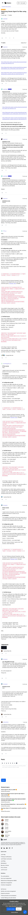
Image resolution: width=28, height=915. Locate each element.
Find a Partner (4, 867)
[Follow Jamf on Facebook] (12, 848)
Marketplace (3, 863)
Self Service (3, 889)
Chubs (6, 823)
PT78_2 (4, 231)
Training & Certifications (6, 856)
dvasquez (5, 505)
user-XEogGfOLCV (7, 363)
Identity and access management (8, 891)
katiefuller (5, 18)
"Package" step (12, 283)
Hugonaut (5, 47)
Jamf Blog (3, 861)
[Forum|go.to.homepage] (8, 3)
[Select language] (18, 3)
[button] (2, 3)
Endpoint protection (5, 893)
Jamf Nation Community (6, 858)
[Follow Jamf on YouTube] (7, 848)
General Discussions (6, 6)
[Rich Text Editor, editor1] (14, 771)
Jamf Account (4, 869)
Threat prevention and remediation (8, 895)
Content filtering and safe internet (8, 897)
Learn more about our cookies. (15, 906)
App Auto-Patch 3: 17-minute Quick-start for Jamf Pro (13, 808)
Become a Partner (5, 865)
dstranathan (5, 722)
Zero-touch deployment (6, 878)
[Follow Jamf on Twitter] (1, 848)
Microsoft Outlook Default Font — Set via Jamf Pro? (13, 804)
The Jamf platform (5, 876)
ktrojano (6, 819)
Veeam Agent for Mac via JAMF (8, 789)
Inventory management (6, 884)
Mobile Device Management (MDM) (9, 880)
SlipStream (7, 835)
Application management (6, 882)
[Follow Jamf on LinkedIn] (4, 848)
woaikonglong (8, 831)
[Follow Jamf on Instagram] (9, 848)
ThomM (6, 827)
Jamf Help (3, 854)
